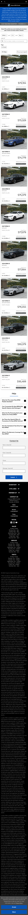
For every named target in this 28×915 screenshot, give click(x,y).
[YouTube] (16, 522)
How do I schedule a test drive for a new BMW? (12, 426)
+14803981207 (14, 511)
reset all (3, 38)
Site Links (13, 488)
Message (8, 468)
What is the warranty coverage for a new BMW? (13, 433)
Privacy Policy (19, 903)
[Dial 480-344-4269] (4, 1)
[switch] (26, 1)
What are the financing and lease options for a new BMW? (12, 413)
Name (7, 444)
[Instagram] (14, 522)
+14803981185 (14, 516)
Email (7, 452)
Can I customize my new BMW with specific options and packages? (12, 407)
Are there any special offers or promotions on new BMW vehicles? (12, 420)
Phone (4, 460)
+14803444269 (14, 506)
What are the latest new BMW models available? (11, 400)
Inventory (13, 484)
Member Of (13, 492)
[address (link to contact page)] (1, 1)
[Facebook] (11, 522)
